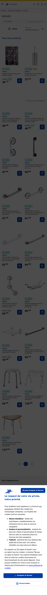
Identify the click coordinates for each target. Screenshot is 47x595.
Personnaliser (24, 583)
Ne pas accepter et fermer (33, 490)
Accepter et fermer (24, 575)
